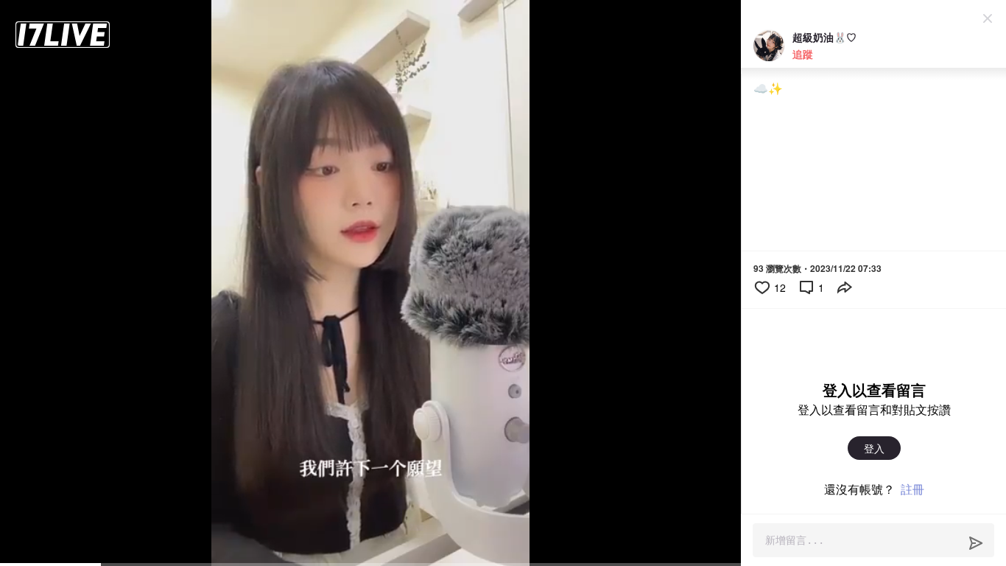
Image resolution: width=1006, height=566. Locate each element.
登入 (874, 448)
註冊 (912, 489)
